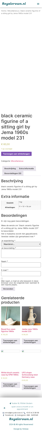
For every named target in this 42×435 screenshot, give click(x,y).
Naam (4, 261)
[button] (38, 4)
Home (3, 11)
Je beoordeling (8, 248)
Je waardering (8, 241)
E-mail (4, 270)
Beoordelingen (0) (12, 173)
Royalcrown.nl (21, 419)
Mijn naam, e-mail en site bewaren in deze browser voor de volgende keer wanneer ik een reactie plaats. (20, 283)
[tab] (10, 168)
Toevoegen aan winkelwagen (16, 154)
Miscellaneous (13, 11)
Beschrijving (10, 168)
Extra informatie (26, 168)
